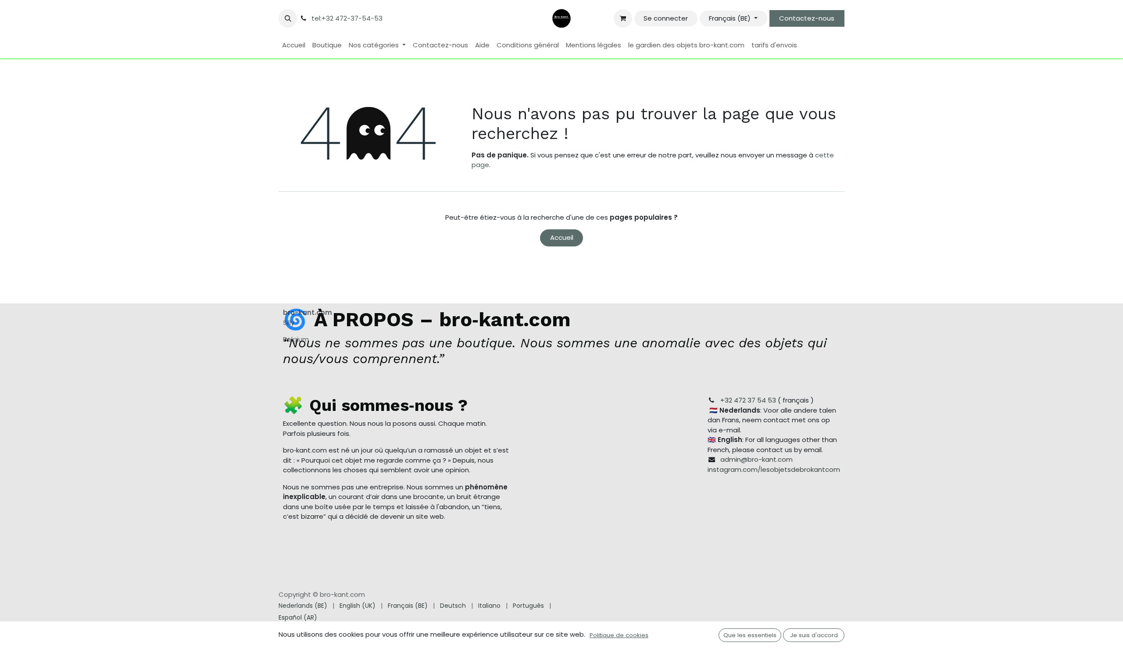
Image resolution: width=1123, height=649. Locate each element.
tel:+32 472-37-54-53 (347, 18)
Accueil (561, 237)
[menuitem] (294, 45)
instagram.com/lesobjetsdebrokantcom (774, 469)
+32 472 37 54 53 (748, 400)
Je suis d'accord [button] (814, 635)
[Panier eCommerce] (623, 18)
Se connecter (666, 18)
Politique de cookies (619, 635)
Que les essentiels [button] (749, 635)
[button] (288, 18)
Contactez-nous (806, 18)
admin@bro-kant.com (756, 459)
